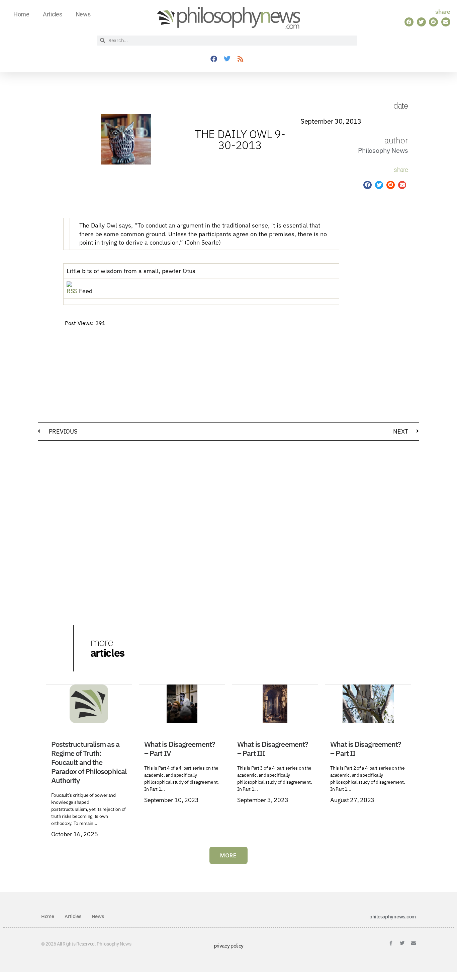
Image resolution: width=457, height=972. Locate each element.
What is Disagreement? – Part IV (179, 748)
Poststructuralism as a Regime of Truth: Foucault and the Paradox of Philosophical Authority (88, 762)
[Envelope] (413, 943)
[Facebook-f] (390, 943)
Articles (52, 14)
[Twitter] (227, 59)
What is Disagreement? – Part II (365, 748)
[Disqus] (228, 531)
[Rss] (240, 59)
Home (21, 14)
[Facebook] (213, 59)
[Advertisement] (370, 308)
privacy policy (229, 945)
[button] (409, 21)
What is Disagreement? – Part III (272, 748)
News (83, 14)
